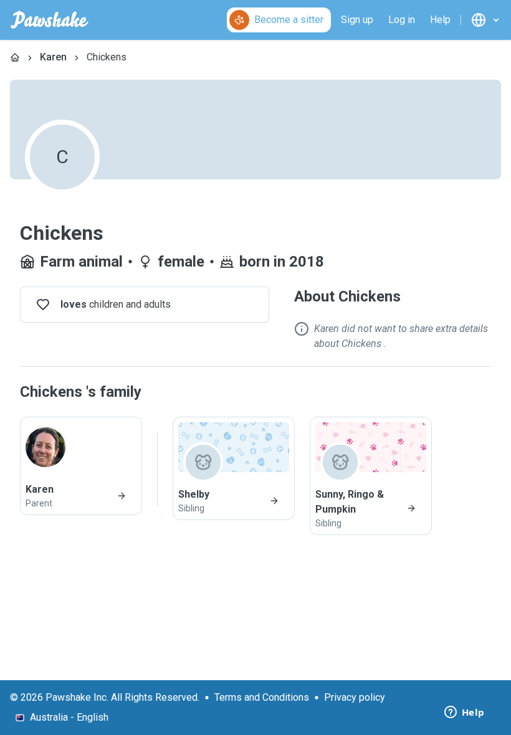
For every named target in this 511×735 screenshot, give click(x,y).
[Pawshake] (49, 19)
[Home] (15, 57)
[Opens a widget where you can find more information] (464, 713)
